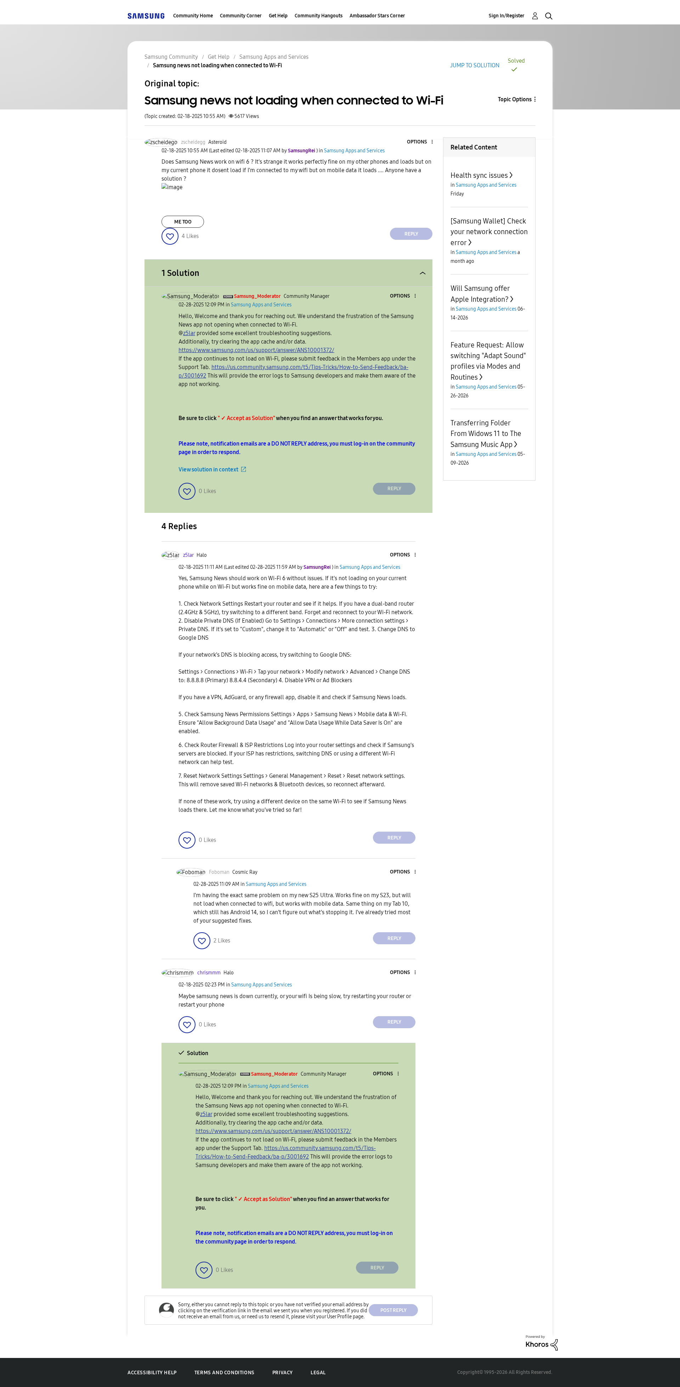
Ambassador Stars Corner (377, 16)
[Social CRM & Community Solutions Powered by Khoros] (542, 1342)
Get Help (278, 16)
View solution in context (208, 469)
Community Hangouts (318, 16)
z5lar (189, 333)
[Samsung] (146, 15)
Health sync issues (479, 175)
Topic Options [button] (515, 99)
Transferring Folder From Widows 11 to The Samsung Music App (485, 434)
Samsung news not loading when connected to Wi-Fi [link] (217, 65)
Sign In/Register (507, 16)
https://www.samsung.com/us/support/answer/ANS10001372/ (256, 350)
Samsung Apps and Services (273, 56)
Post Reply (393, 1310)
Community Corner (241, 16)
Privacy (282, 1373)
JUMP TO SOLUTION (474, 65)
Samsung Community (171, 56)
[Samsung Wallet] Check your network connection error (489, 232)
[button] (420, 142)
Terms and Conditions (224, 1373)
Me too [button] (183, 222)
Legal (318, 1373)
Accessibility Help (152, 1373)
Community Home (193, 16)
